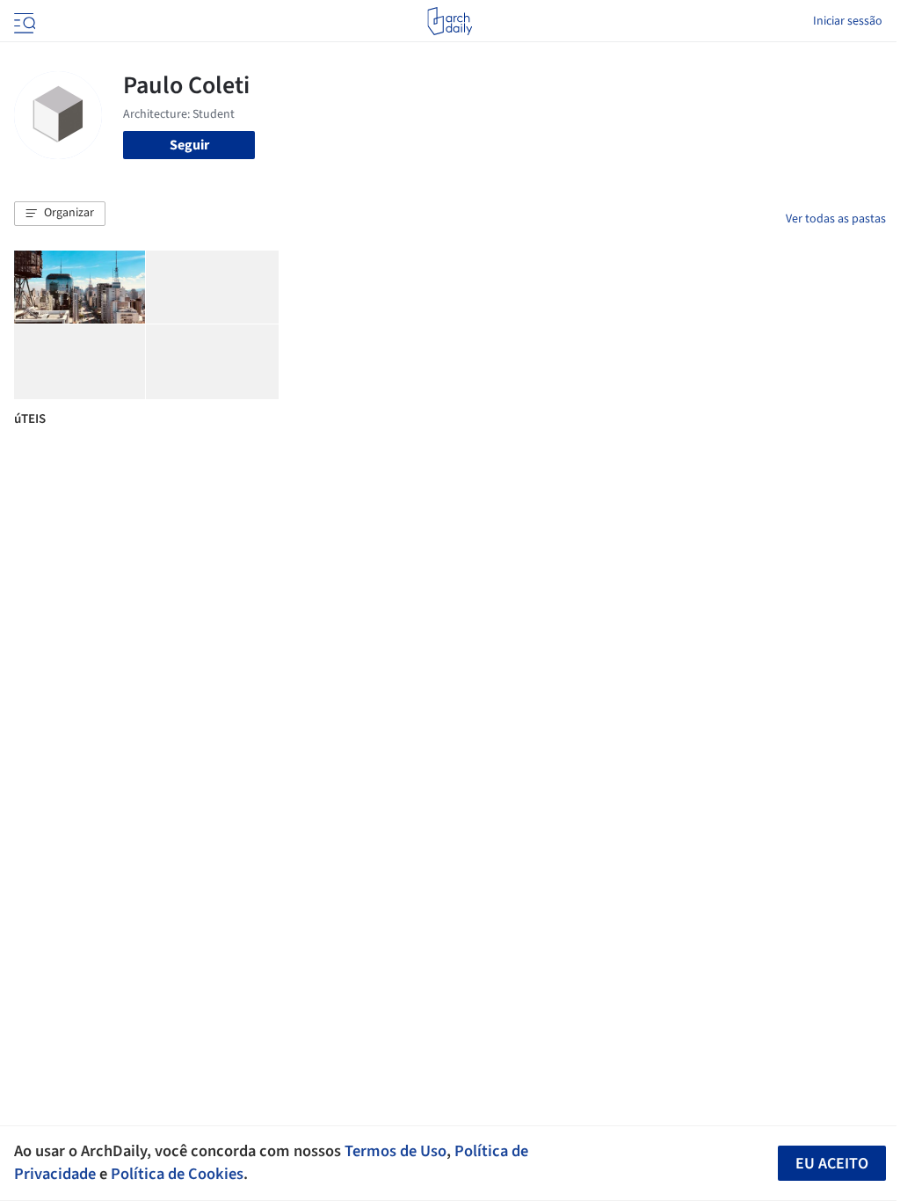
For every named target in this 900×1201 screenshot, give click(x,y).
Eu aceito (831, 1164)
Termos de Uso (395, 1150)
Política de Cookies (177, 1173)
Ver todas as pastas (836, 219)
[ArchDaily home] (449, 21)
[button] (59, 213)
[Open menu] (23, 21)
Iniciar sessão (847, 21)
